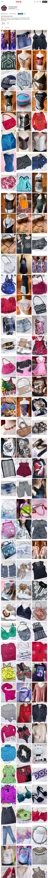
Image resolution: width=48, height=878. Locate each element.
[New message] (25, 14)
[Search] (35, 1)
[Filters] (2, 27)
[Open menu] (2, 2)
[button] (12, 8)
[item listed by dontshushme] (8, 40)
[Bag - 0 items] (40, 2)
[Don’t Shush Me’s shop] (4, 8)
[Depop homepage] (18, 2)
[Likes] (37, 2)
